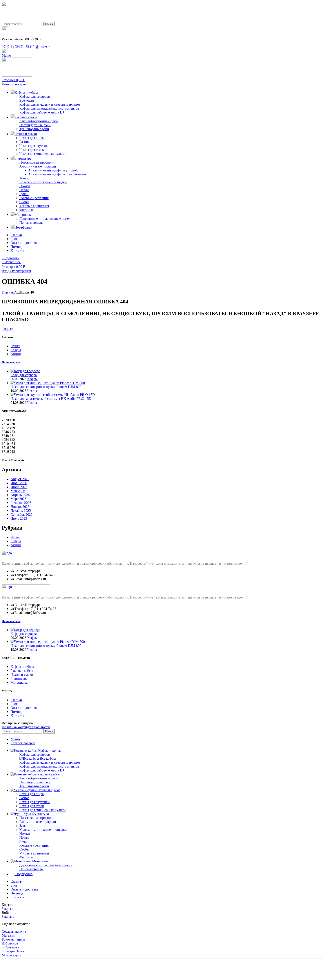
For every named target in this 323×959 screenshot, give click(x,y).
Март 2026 (18, 499)
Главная (8, 292)
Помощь (17, 712)
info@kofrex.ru (40, 47)
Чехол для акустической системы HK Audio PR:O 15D (51, 398)
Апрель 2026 (20, 495)
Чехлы (15, 346)
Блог (14, 704)
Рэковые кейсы (22, 670)
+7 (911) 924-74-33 (15, 47)
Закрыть (8, 329)
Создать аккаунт (14, 931)
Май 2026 (18, 491)
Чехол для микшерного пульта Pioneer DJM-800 (46, 387)
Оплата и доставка (24, 708)
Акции (16, 354)
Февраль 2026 (21, 503)
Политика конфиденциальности (26, 727)
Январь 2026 (20, 506)
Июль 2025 (19, 518)
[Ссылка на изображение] (26, 556)
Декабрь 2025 (21, 510)
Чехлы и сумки (22, 674)
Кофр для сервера (24, 375)
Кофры (16, 350)
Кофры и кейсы (22, 667)
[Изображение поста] (25, 371)
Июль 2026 (19, 483)
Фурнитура (19, 678)
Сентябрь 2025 (22, 514)
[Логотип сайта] (25, 20)
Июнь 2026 (19, 487)
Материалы (19, 682)
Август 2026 (20, 479)
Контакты (18, 715)
